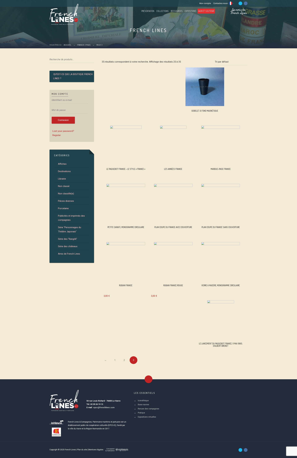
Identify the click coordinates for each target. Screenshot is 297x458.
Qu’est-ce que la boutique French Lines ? (73, 76)
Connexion (63, 120)
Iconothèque (143, 400)
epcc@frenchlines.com (103, 407)
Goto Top (148, 379)
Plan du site (82, 450)
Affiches (62, 164)
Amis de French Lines (69, 253)
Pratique (141, 413)
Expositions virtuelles (147, 417)
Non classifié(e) (66, 193)
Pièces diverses (66, 201)
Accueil (67, 45)
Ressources (177, 11)
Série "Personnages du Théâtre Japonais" (69, 229)
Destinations (64, 171)
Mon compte (205, 3)
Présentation (147, 11)
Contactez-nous (220, 3)
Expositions (190, 11)
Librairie (62, 178)
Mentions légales (95, 450)
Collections (162, 11)
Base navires (143, 405)
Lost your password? (63, 131)
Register (56, 135)
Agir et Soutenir (206, 11)
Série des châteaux (67, 246)
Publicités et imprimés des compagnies (71, 217)
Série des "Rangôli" (67, 239)
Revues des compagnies (148, 409)
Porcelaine (63, 208)
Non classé (63, 186)
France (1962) (84, 45)
